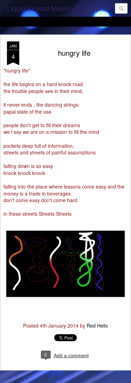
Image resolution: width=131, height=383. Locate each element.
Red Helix (97, 325)
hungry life (74, 53)
